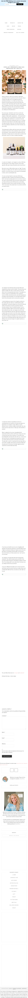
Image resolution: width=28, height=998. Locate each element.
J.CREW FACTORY (14, 877)
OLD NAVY (14, 891)
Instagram (16, 672)
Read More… (22, 778)
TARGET (14, 896)
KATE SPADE (14, 880)
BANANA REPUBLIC (14, 888)
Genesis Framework (17, 988)
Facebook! (22, 672)
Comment (4, 715)
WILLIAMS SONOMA (14, 905)
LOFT (14, 894)
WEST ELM (14, 902)
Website (4, 743)
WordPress (24, 988)
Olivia (10, 988)
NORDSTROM (14, 885)
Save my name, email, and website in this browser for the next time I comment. (13, 751)
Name (3, 732)
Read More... (18, 823)
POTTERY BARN (14, 899)
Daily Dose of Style (14, 13)
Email (3, 738)
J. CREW (14, 874)
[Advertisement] (14, 49)
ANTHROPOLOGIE (14, 883)
